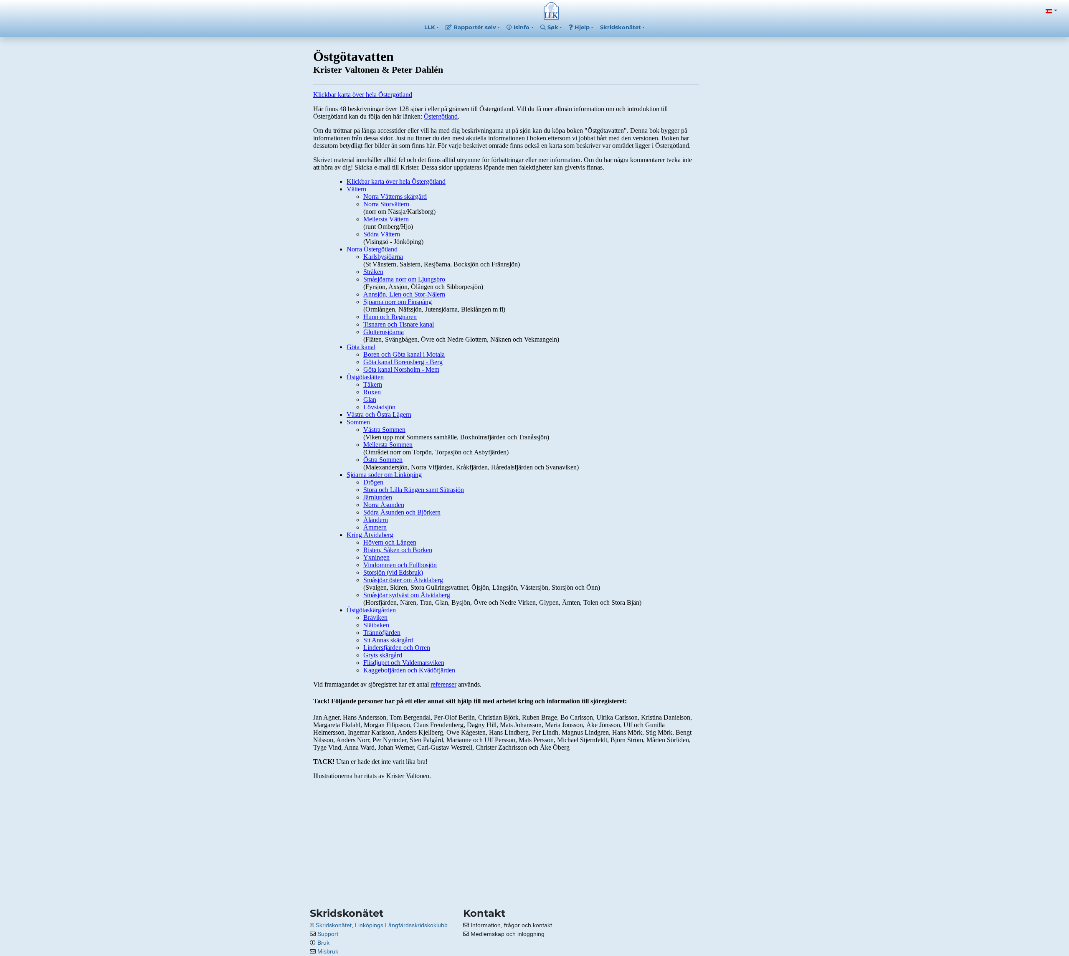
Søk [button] (552, 27)
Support (327, 934)
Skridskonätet (334, 925)
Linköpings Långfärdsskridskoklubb (401, 925)
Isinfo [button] (520, 27)
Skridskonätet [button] (620, 27)
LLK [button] (429, 27)
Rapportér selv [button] (474, 27)
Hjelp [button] (581, 27)
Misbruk (327, 951)
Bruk (323, 942)
